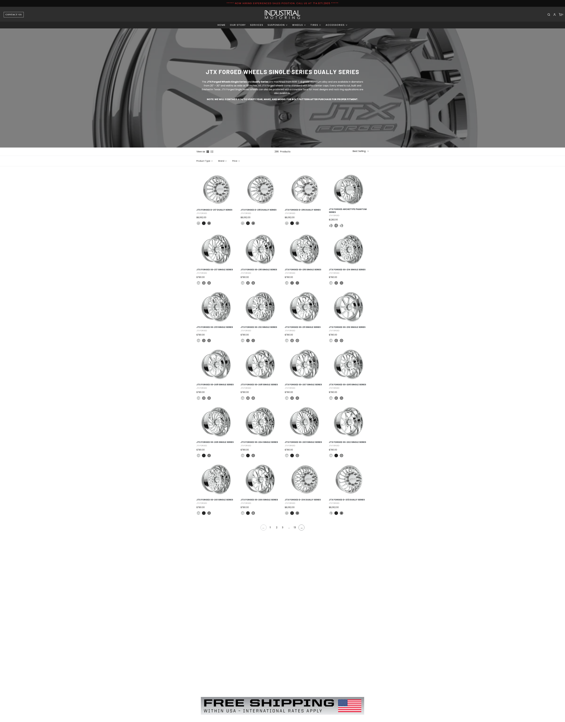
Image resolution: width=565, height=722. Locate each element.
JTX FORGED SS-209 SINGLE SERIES (215, 384)
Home (221, 25)
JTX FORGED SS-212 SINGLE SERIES (259, 327)
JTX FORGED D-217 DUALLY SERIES (214, 209)
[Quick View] (229, 187)
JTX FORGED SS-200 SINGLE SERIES (259, 499)
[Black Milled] (209, 223)
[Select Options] (235, 187)
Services (256, 25)
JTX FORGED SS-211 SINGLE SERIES (303, 327)
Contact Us (14, 14)
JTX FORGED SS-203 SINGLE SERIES (303, 442)
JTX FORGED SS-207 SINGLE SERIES (303, 384)
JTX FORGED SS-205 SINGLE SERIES (215, 442)
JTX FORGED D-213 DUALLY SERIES (347, 499)
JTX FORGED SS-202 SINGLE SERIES (347, 442)
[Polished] (198, 223)
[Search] (549, 14)
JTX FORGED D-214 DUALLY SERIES (303, 499)
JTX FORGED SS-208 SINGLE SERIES (259, 384)
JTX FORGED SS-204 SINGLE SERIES (259, 442)
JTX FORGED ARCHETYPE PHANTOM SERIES (348, 211)
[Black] (204, 223)
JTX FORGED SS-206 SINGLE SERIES (347, 384)
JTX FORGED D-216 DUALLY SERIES (258, 209)
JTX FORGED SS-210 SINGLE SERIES (347, 327)
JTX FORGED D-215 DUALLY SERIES (303, 209)
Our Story (238, 25)
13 (295, 527)
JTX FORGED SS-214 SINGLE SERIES (347, 269)
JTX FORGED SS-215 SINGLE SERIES (303, 269)
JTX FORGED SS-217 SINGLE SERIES (214, 269)
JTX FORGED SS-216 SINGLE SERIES (259, 269)
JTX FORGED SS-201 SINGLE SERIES (214, 499)
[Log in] (554, 14)
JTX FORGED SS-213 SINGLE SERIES (214, 327)
